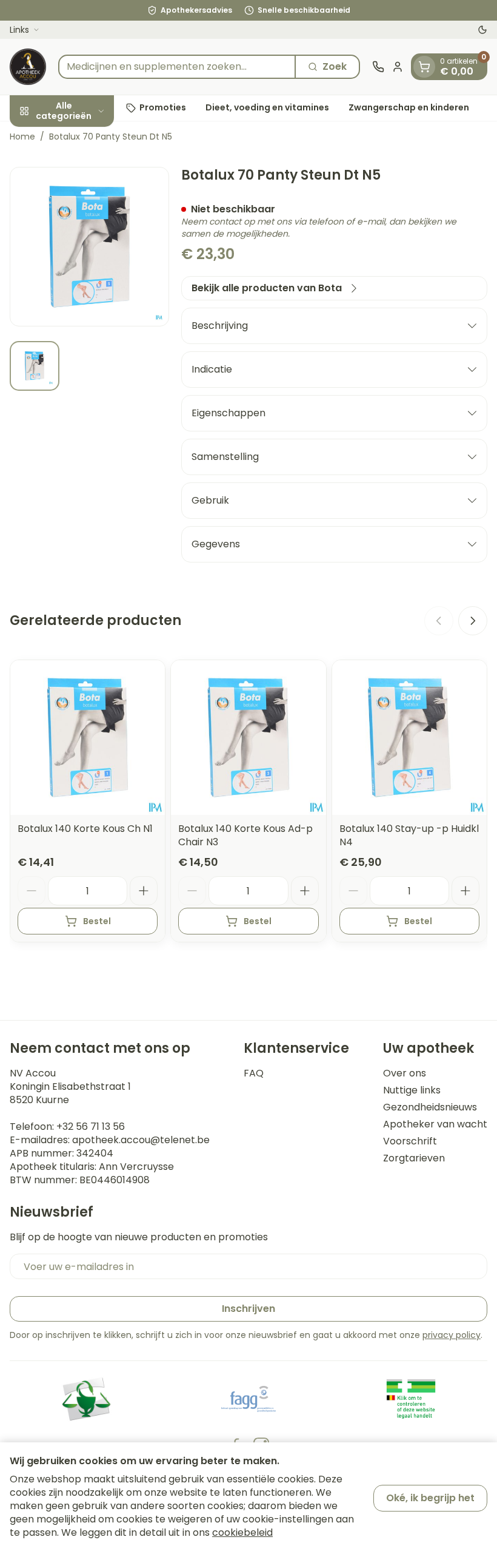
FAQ (254, 1073)
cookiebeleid (242, 1532)
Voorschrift (410, 1141)
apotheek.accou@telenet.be (141, 1140)
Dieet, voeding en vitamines (267, 107)
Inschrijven (248, 1309)
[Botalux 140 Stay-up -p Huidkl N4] (409, 737)
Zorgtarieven (414, 1158)
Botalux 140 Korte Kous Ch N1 (85, 829)
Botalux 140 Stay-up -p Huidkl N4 (409, 835)
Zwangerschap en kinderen (409, 107)
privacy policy (451, 1335)
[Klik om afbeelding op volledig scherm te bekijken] (89, 246)
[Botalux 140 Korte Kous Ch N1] (87, 737)
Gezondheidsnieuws (430, 1107)
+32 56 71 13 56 (90, 1126)
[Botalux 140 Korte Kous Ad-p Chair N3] (248, 737)
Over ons (404, 1073)
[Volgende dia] (472, 620)
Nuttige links (412, 1090)
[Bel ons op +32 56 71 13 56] (378, 67)
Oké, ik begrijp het (430, 1498)
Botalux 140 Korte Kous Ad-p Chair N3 (245, 835)
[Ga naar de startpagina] (28, 67)
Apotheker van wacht (435, 1124)
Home (22, 136)
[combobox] (177, 67)
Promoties (162, 107)
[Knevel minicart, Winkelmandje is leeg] (424, 67)
